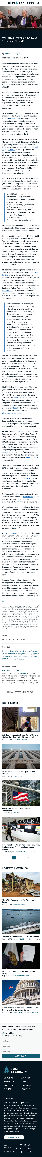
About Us (8, 1078)
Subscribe (19, 1056)
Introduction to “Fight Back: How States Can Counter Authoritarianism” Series (20, 1009)
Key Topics (25, 1078)
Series (23, 1082)
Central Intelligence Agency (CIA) (13, 651)
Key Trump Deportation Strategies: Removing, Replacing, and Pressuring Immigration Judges (21, 847)
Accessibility (28, 1152)
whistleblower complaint (11, 413)
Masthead (9, 1082)
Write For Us (10, 1085)
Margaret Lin (26, 939)
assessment (7, 452)
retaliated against (32, 457)
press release (14, 118)
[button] (38, 3)
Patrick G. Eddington (12, 54)
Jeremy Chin (17, 939)
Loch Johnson (10, 533)
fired (15, 408)
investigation (28, 497)
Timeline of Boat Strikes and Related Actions (20, 937)
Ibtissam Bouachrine (20, 739)
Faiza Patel (16, 813)
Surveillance (11, 659)
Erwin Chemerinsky (19, 1012)
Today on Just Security (13, 1036)
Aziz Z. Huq (34, 1012)
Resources (25, 1085)
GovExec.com (18, 397)
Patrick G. (10, 670)
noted (28, 478)
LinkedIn (22, 674)
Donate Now (14, 1137)
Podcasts (25, 1089)
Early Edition (9, 1033)
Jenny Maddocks (19, 904)
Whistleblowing (22, 659)
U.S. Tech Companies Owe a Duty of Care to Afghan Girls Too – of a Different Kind (20, 736)
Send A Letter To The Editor (20, 692)
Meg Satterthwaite (18, 851)
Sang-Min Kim (33, 851)
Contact (8, 1089)
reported (22, 431)
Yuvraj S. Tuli (17, 776)
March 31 (11, 150)
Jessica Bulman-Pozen (21, 976)
